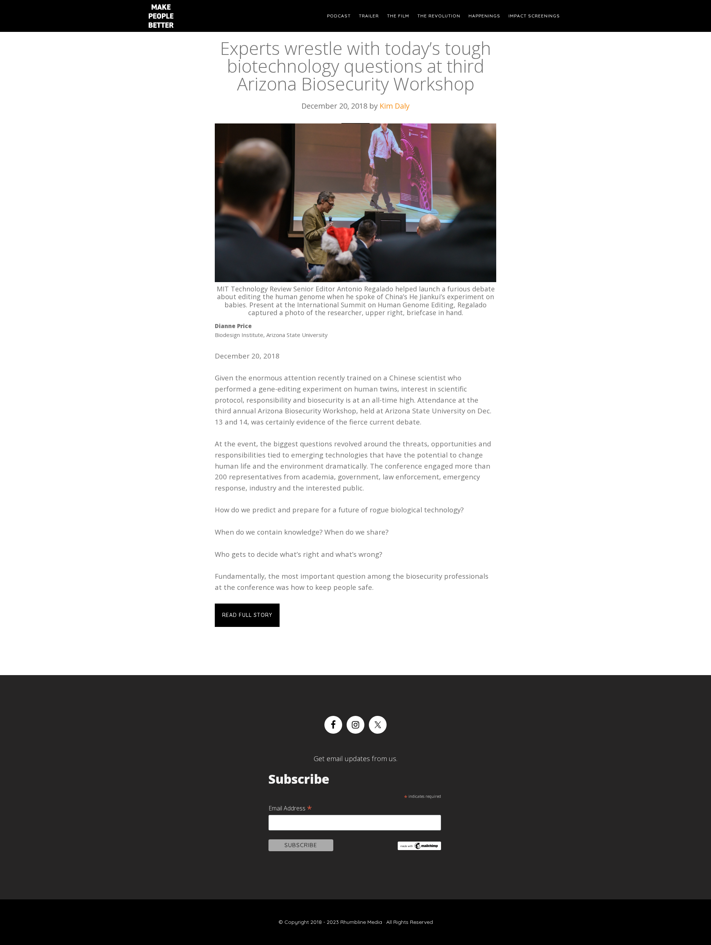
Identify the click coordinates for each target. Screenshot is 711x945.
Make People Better (181, 16)
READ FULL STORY (247, 615)
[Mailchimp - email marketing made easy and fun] (419, 847)
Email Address (290, 808)
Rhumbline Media (361, 922)
